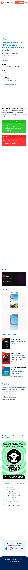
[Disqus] (14, 413)
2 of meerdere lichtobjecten (13, 499)
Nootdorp (6, 78)
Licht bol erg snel (10, 491)
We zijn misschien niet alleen (18, 342)
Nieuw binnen (8, 483)
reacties (15, 55)
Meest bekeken (20, 483)
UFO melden (5, 562)
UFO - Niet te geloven (17, 371)
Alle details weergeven (10, 84)
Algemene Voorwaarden (20, 562)
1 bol (5, 66)
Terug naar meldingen (9, 39)
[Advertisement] (14, 22)
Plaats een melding (17, 389)
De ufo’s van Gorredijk (18, 355)
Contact (14, 564)
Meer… (11, 130)
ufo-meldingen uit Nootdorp (11, 435)
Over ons (11, 562)
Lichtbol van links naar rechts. (13, 495)
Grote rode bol (9, 487)
